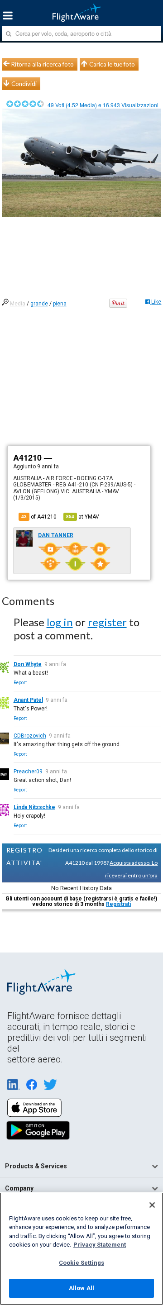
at (82, 517)
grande (39, 303)
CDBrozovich (30, 736)
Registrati (118, 904)
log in (60, 622)
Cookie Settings (81, 1262)
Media (17, 303)
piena (60, 303)
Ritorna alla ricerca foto (42, 64)
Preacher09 (28, 771)
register (107, 622)
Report (20, 683)
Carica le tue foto (112, 64)
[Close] (152, 1205)
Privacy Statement (99, 1244)
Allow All (81, 1288)
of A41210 (39, 517)
